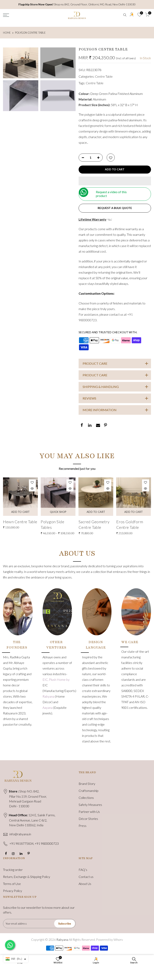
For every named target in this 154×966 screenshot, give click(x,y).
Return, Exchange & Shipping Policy (26, 877)
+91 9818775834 (21, 843)
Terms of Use (12, 884)
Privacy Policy (12, 891)
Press (82, 825)
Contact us (86, 877)
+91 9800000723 (47, 843)
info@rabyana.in (20, 834)
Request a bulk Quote (115, 208)
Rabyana (49, 696)
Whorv (118, 939)
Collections (86, 797)
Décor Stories (88, 818)
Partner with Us (89, 811)
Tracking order (13, 870)
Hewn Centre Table (20, 521)
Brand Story (87, 783)
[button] (115, 181)
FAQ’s (83, 870)
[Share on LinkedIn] (89, 425)
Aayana (48, 707)
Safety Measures (90, 804)
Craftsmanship (88, 790)
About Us (85, 884)
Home (7, 32)
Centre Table (104, 76)
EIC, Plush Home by (56, 679)
